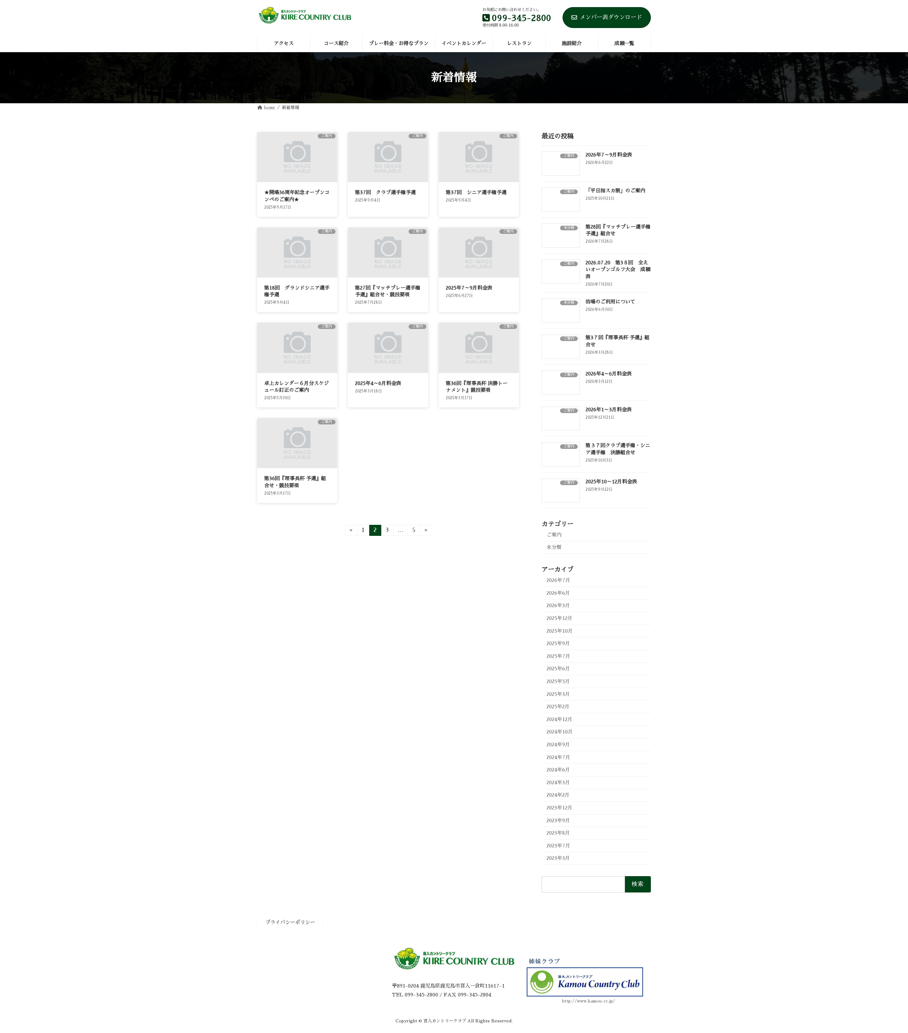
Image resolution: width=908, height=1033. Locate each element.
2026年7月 (558, 580)
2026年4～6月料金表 (609, 373)
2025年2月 (558, 706)
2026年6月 (558, 592)
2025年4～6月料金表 (378, 383)
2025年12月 (559, 618)
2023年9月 (558, 820)
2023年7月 (558, 845)
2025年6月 (558, 668)
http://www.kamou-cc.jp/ (588, 1001)
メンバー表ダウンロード (611, 17)
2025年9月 (558, 643)
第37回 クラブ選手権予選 (385, 192)
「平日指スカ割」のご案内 (615, 190)
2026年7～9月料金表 (609, 154)
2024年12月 (559, 719)
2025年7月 (558, 656)
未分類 (554, 547)
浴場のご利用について (610, 301)
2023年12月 (559, 807)
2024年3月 (558, 782)
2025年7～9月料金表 (469, 287)
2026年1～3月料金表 (609, 409)
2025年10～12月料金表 (611, 481)
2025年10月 (560, 630)
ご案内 (554, 534)
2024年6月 (558, 769)
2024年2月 (558, 794)
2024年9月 (558, 744)
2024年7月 (558, 756)
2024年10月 (560, 731)
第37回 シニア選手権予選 (476, 192)
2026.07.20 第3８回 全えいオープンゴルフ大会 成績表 (618, 269)
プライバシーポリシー (290, 922)
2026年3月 (558, 605)
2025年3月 (558, 693)
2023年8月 (558, 832)
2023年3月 (558, 858)
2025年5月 (558, 681)
